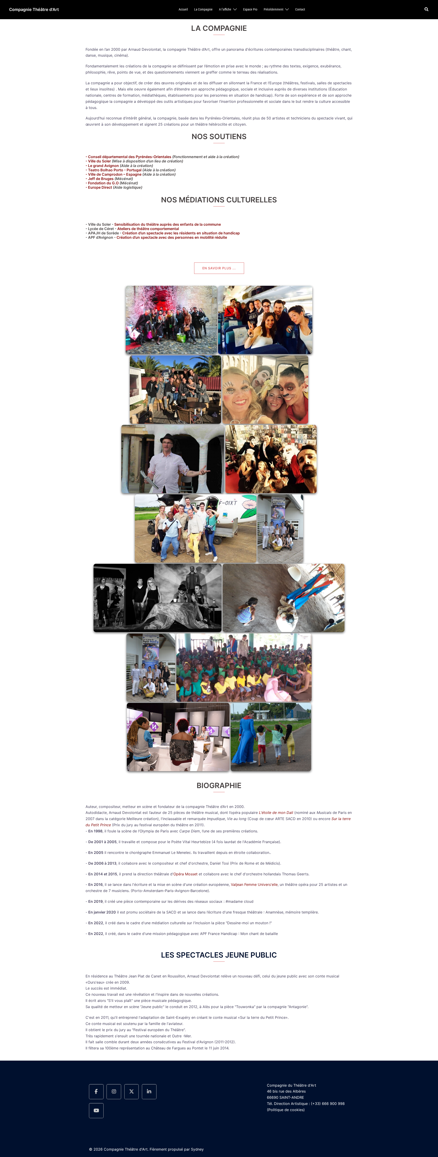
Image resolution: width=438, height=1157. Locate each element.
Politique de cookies (285, 1109)
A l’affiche (225, 9)
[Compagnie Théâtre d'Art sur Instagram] (114, 1091)
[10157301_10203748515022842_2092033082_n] (265, 320)
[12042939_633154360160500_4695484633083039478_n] (157, 598)
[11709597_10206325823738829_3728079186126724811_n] (271, 459)
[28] (178, 737)
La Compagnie (203, 9)
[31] (151, 667)
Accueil (183, 9)
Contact (300, 9)
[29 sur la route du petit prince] (271, 737)
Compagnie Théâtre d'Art (34, 9)
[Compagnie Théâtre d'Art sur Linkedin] (149, 1091)
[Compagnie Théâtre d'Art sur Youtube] (96, 1110)
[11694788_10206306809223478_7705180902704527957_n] (265, 389)
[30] (244, 667)
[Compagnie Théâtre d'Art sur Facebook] (96, 1091)
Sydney (197, 1149)
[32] (283, 598)
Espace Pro (250, 9)
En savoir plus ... (219, 268)
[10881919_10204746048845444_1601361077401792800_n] (175, 389)
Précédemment (273, 9)
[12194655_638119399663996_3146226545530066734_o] (280, 528)
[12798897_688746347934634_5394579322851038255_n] (195, 528)
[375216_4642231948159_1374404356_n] (171, 320)
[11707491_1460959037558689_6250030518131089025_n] (173, 459)
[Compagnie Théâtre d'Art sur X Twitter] (131, 1091)
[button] (427, 9)
